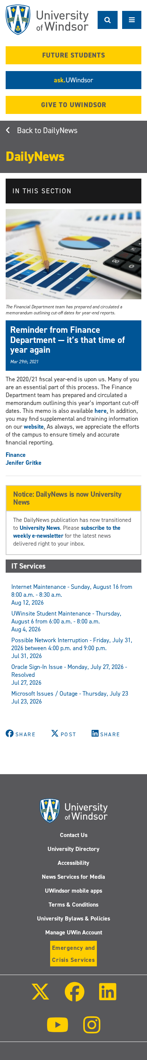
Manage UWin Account (73, 932)
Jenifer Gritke (23, 463)
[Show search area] (108, 20)
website (34, 427)
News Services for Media (73, 877)
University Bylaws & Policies (73, 918)
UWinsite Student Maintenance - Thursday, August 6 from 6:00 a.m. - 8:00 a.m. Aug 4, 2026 (66, 621)
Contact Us (73, 835)
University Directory (73, 849)
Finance (16, 455)
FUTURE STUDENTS (73, 55)
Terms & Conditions (73, 904)
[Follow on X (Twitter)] (40, 997)
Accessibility (73, 863)
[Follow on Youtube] (57, 1030)
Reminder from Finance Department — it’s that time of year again (67, 340)
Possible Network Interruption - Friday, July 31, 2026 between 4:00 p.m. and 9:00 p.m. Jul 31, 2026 (71, 648)
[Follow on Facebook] (74, 997)
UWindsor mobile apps (73, 891)
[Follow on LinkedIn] (107, 997)
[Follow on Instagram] (92, 1030)
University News (40, 528)
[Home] (47, 20)
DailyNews (60, 130)
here (101, 411)
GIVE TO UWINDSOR (73, 104)
